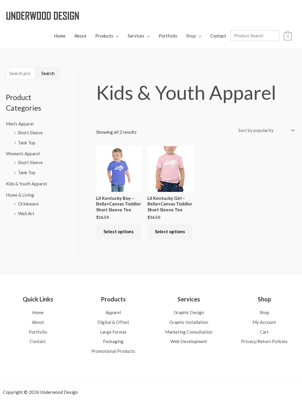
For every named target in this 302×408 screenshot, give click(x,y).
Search (48, 73)
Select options (119, 231)
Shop (191, 35)
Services (136, 35)
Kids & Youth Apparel (26, 183)
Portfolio (168, 35)
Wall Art (26, 213)
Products (104, 35)
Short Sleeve (30, 132)
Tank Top (26, 142)
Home (59, 35)
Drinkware (28, 203)
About (80, 35)
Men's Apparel (20, 123)
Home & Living (20, 195)
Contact (218, 35)
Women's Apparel (23, 153)
